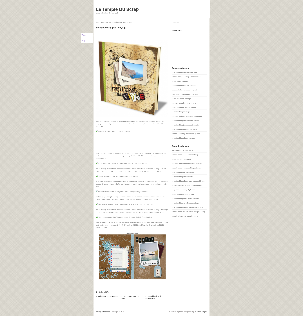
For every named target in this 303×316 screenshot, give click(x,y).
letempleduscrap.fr (103, 22)
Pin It (83, 41)
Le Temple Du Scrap (117, 9)
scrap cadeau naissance (181, 159)
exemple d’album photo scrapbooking (187, 116)
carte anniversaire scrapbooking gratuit (188, 185)
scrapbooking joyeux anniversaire (185, 125)
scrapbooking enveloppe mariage (185, 203)
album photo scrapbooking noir (184, 90)
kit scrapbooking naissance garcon (186, 134)
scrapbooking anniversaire (182, 177)
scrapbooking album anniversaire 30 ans (188, 181)
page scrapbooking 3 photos (183, 190)
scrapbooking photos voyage (184, 85)
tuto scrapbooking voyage (182, 150)
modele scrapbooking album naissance (187, 77)
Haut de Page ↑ (201, 312)
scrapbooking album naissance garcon (187, 207)
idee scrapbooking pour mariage (185, 94)
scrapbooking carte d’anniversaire (185, 198)
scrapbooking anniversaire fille (184, 72)
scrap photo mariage (180, 81)
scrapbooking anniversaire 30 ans (185, 120)
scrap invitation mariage (181, 99)
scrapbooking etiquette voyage (184, 129)
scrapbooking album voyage (183, 138)
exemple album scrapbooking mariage (187, 163)
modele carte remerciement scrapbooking (188, 212)
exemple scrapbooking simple (184, 103)
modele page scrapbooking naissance (187, 168)
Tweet (84, 35)
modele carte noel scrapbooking (185, 155)
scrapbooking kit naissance (183, 172)
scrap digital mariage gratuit (183, 194)
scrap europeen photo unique (184, 107)
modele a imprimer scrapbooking (185, 216)
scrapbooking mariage (181, 112)
